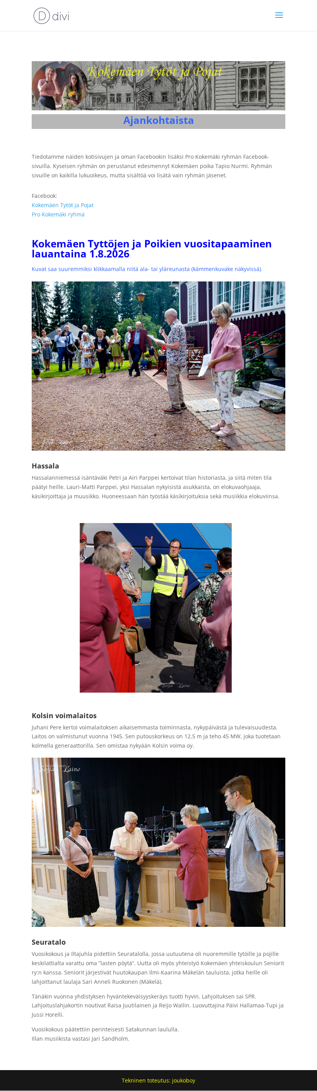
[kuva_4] (158, 448)
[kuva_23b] (158, 690)
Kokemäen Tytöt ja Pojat (63, 205)
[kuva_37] (158, 924)
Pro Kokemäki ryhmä (58, 214)
